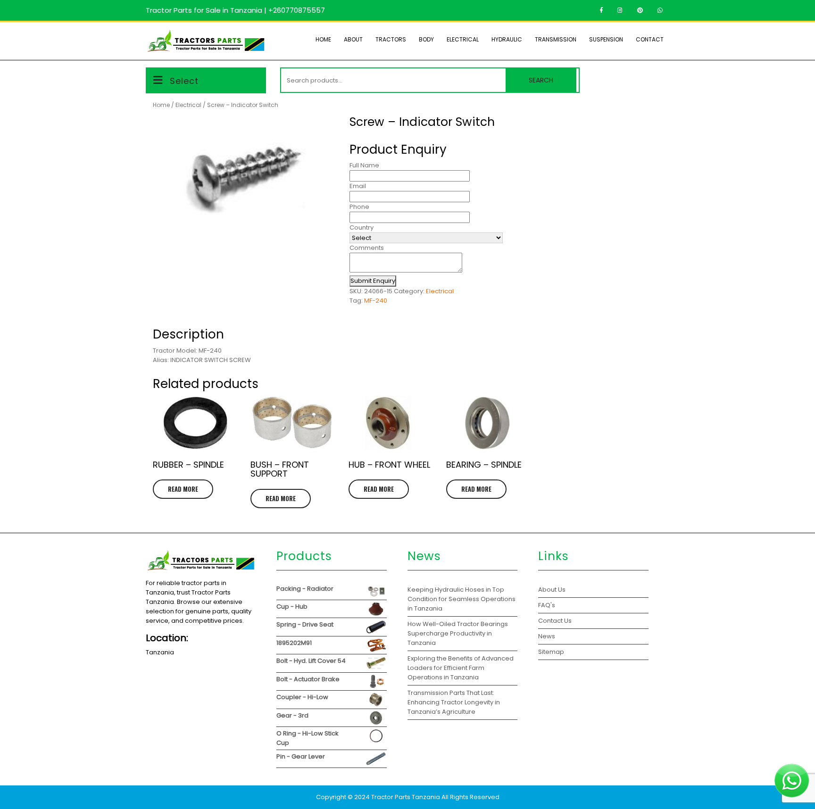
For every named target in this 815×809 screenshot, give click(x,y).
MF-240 (375, 300)
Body (426, 39)
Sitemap (551, 651)
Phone (359, 206)
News (546, 636)
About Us (552, 589)
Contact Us (555, 620)
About (353, 39)
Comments (366, 247)
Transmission (555, 39)
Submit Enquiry (372, 280)
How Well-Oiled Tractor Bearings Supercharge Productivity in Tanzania (458, 633)
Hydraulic (506, 39)
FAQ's (546, 605)
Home (323, 39)
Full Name (364, 165)
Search (541, 80)
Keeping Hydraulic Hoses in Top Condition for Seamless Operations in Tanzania (462, 599)
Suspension (606, 39)
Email (357, 186)
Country (361, 227)
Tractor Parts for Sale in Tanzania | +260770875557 (235, 10)
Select (184, 81)
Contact (650, 39)
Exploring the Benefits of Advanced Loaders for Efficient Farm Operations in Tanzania (461, 668)
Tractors (390, 39)
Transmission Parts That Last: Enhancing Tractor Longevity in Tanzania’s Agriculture (454, 702)
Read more (183, 489)
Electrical (463, 39)
